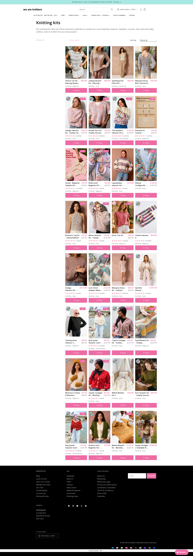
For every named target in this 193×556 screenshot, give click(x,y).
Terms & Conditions (105, 490)
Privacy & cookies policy (107, 485)
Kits (55, 15)
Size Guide (71, 493)
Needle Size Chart (43, 485)
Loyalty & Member (119, 15)
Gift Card (39, 519)
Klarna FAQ (101, 493)
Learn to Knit (41, 479)
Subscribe (151, 476)
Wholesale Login (104, 482)
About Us (101, 476)
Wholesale (101, 479)
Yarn (62, 15)
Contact (70, 485)
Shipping (70, 476)
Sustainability (41, 490)
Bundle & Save (73, 15)
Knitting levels (72, 496)
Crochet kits (41, 513)
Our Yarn (40, 487)
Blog (38, 476)
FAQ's (69, 482)
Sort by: (133, 40)
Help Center (71, 487)
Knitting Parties (42, 496)
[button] (57, 15)
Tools (85, 15)
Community (41, 493)
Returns (70, 479)
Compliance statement (106, 487)
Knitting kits (41, 510)
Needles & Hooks (43, 516)
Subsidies (101, 496)
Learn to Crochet (43, 482)
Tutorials (105, 15)
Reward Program (73, 490)
